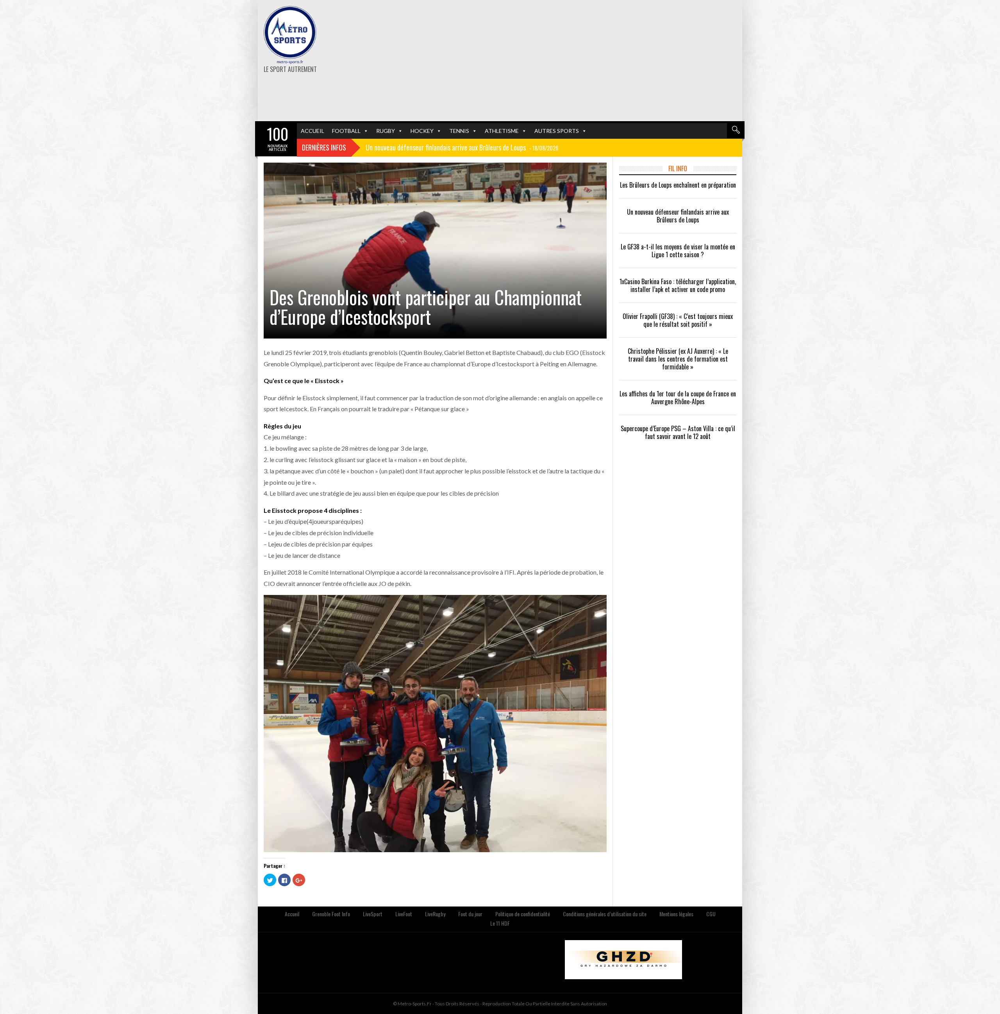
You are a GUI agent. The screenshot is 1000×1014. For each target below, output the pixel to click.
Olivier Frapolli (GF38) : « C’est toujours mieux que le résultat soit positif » (678, 320)
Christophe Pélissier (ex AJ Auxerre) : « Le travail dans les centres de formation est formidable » (678, 358)
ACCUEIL (312, 130)
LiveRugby (435, 914)
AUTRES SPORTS (556, 130)
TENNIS (459, 130)
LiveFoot (403, 914)
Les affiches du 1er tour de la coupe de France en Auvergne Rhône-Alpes (678, 397)
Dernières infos (324, 147)
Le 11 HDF (500, 923)
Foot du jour (470, 914)
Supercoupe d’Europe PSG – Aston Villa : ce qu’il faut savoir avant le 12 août (678, 432)
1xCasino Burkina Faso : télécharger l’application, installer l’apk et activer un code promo (678, 285)
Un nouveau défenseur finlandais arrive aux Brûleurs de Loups (678, 215)
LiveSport (372, 914)
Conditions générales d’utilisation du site (604, 914)
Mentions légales (676, 914)
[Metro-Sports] (290, 35)
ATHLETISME (502, 130)
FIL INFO (677, 168)
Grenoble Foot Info (331, 914)
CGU (711, 914)
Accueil (292, 914)
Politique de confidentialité (522, 914)
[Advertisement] (583, 60)
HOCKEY (422, 130)
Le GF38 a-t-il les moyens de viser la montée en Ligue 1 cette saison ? (678, 250)
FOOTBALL (346, 130)
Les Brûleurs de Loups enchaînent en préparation (678, 185)
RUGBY (385, 130)
